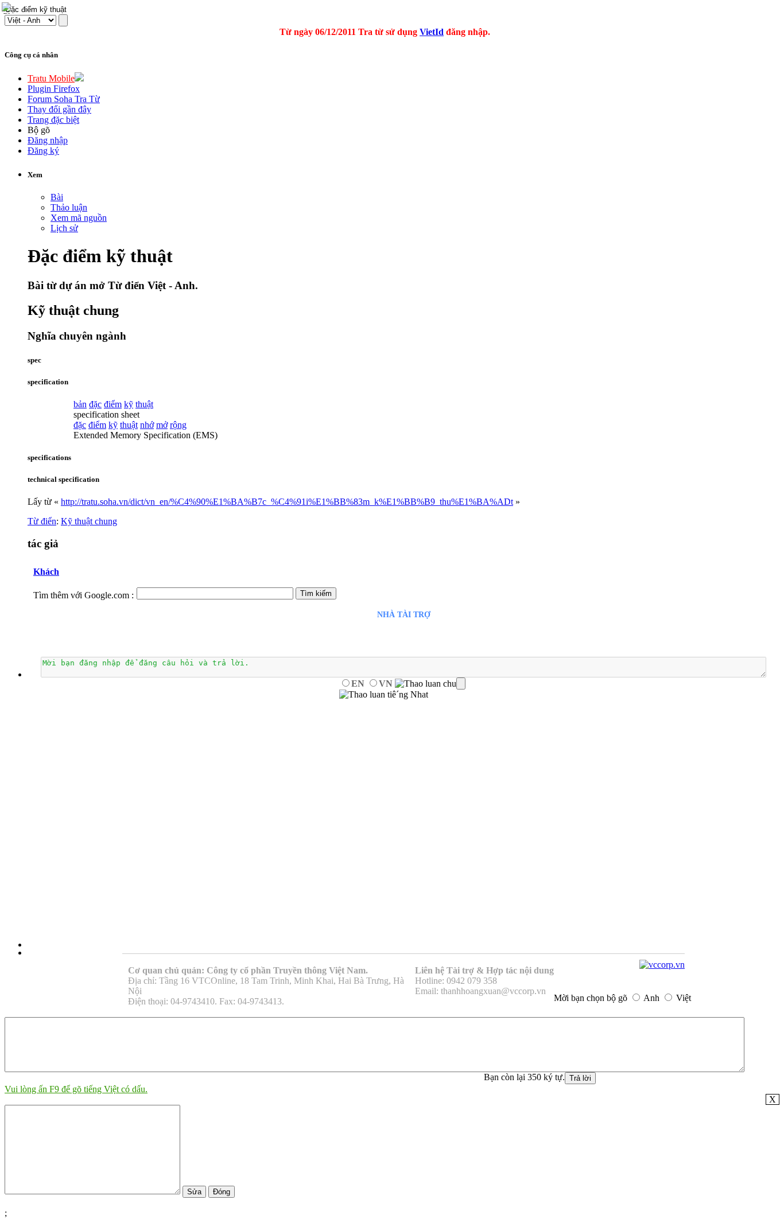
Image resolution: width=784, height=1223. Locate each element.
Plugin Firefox (54, 89)
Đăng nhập (48, 140)
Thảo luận (69, 207)
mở (162, 425)
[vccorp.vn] (662, 964)
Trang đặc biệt (53, 119)
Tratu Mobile (51, 78)
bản (80, 404)
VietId (432, 32)
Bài (57, 197)
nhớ (147, 425)
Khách (46, 572)
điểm (113, 404)
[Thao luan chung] (430, 684)
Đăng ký (43, 150)
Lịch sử (64, 228)
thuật (144, 404)
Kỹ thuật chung (89, 521)
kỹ (128, 404)
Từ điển (42, 521)
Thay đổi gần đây (59, 109)
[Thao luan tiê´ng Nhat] (383, 695)
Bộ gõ (39, 130)
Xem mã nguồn (79, 218)
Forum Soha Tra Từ (64, 99)
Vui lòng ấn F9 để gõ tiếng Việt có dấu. (76, 1089)
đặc (95, 404)
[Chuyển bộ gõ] (8, 8)
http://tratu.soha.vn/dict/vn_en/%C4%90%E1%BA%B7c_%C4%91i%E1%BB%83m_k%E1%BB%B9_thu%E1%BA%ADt (287, 502)
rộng (178, 425)
